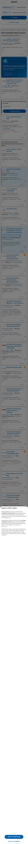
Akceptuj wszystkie (14, 836)
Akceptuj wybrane (14, 841)
